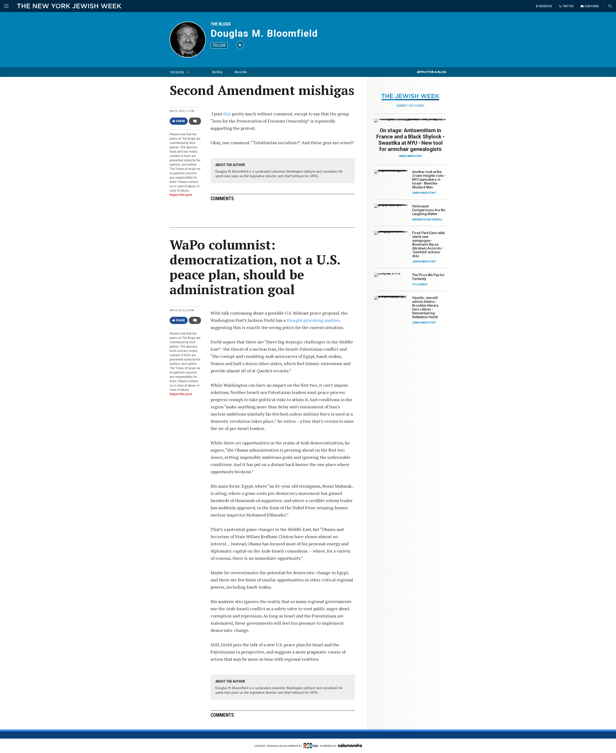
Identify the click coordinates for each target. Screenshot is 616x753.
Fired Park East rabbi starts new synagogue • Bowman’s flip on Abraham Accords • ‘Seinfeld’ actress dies (428, 244)
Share (180, 121)
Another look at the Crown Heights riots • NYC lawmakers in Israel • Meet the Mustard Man (428, 179)
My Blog (217, 72)
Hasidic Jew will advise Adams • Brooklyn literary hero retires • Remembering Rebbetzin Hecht (425, 307)
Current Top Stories (410, 105)
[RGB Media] (311, 745)
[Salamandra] (350, 745)
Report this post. (181, 195)
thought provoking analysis (313, 320)
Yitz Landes (420, 284)
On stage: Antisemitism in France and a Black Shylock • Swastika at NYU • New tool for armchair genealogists (410, 139)
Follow (219, 45)
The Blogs (221, 23)
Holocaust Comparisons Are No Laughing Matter (428, 210)
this (226, 114)
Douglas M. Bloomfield (264, 33)
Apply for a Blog (431, 72)
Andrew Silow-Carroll (427, 219)
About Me (240, 72)
